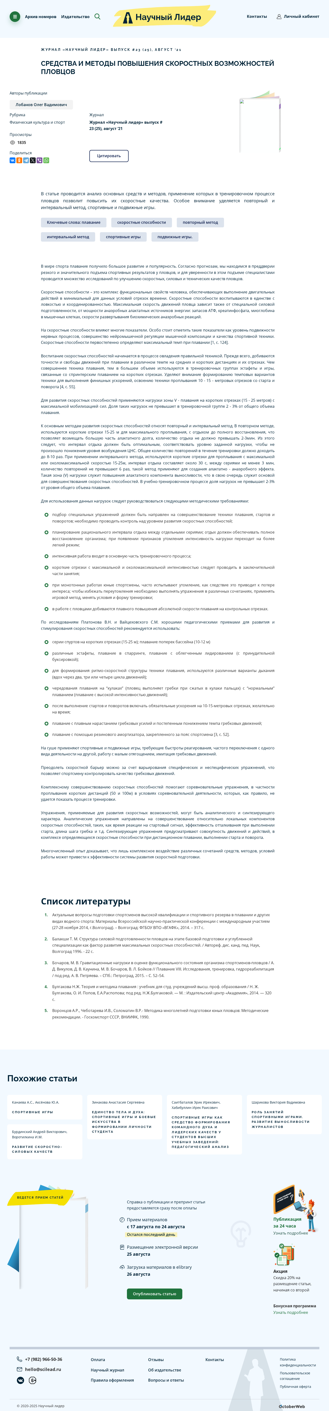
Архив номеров (40, 16)
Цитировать (109, 155)
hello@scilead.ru (43, 1369)
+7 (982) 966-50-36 (43, 1359)
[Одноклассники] (19, 160)
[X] (33, 160)
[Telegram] (26, 160)
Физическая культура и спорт (37, 122)
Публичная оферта (295, 1386)
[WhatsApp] (46, 160)
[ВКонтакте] (12, 160)
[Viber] (39, 160)
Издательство (75, 16)
